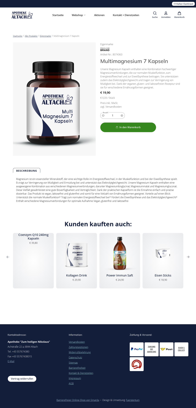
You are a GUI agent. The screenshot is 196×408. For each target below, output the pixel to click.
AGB (71, 383)
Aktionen (99, 15)
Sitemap (73, 362)
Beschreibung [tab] (26, 170)
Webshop (77, 15)
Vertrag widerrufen (22, 378)
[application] (128, 127)
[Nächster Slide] (188, 257)
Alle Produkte (31, 35)
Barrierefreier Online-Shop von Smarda (78, 400)
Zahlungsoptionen (78, 347)
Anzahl (105, 112)
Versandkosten (77, 342)
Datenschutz (75, 357)
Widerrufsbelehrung (80, 352)
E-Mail (11, 361)
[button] (155, 15)
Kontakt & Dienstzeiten (81, 373)
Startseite (58, 15)
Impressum (75, 378)
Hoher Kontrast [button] (184, 3)
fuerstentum (132, 400)
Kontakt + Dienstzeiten (126, 15)
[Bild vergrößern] (54, 99)
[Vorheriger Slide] (7, 257)
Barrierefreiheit (77, 368)
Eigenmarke (45, 35)
